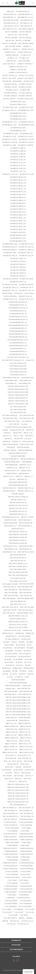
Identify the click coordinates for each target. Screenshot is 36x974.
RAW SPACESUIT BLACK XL (18, 540)
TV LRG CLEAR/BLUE (25, 825)
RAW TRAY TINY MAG (27, 607)
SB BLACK (6, 642)
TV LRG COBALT (26, 828)
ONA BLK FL (7, 433)
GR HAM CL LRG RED (25, 87)
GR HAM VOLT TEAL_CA (9, 290)
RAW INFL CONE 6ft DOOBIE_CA (18, 497)
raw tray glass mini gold (9, 584)
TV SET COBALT (24, 880)
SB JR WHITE (10, 665)
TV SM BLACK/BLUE (25, 886)
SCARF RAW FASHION (18, 680)
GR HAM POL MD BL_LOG (18, 180)
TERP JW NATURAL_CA (10, 813)
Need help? (28, 972)
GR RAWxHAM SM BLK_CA (18, 343)
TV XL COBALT (6, 909)
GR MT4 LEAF (18, 293)
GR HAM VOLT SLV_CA (26, 255)
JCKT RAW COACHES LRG (18, 407)
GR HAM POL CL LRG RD (9, 142)
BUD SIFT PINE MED (11, 38)
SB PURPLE (22, 671)
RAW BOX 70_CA (12, 468)
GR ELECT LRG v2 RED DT (26, 78)
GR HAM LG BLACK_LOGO (25, 99)
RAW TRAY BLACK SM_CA (18, 558)
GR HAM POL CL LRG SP (26, 142)
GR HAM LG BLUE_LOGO (18, 101)
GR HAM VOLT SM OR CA (18, 267)
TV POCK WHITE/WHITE (12, 877)
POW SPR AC (11, 447)
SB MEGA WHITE (29, 668)
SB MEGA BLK (6, 668)
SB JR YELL (19, 665)
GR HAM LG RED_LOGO (10, 107)
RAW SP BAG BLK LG (24, 520)
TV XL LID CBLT (18, 912)
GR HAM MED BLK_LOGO (26, 110)
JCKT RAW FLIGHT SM (26, 418)
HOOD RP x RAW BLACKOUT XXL (18, 404)
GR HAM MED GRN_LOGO (18, 116)
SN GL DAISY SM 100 (24, 758)
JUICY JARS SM (14, 424)
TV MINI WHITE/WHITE (9, 863)
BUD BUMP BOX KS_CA (11, 23)
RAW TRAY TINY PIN (9, 610)
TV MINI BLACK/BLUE (10, 851)
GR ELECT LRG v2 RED (9, 78)
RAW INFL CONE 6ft (18, 494)
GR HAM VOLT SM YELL (26, 285)
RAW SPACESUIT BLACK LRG (18, 532)
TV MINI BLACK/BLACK (26, 848)
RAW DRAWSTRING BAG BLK (18, 482)
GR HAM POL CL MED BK (25, 145)
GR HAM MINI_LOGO (26, 133)
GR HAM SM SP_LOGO (26, 244)
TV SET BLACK (26, 877)
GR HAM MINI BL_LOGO (9, 125)
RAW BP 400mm (24, 473)
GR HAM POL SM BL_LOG (18, 218)
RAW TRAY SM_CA (26, 595)
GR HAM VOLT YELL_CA (26, 290)
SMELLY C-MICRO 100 (11, 738)
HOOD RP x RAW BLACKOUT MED (18, 392)
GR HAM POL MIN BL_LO (18, 200)
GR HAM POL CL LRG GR (26, 139)
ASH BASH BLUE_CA (10, 14)
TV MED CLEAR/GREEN (12, 842)
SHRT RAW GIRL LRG (23, 688)
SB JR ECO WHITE (24, 654)
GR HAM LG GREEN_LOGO (18, 104)
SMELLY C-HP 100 (24, 732)
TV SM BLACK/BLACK (11, 886)
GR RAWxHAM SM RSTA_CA (18, 354)
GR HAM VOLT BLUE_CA (26, 247)
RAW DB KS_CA (22, 479)
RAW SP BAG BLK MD (10, 523)
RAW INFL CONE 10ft (9, 488)
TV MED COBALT (26, 842)
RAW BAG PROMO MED (18, 456)
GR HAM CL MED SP (9, 99)
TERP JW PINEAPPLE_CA (10, 816)
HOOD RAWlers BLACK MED (18, 369)
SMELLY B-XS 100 (24, 729)
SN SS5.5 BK (27, 767)
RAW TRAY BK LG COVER (26, 552)
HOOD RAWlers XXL (25, 383)
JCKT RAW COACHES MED (18, 409)
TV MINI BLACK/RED (25, 851)
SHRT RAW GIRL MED (10, 691)
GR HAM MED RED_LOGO (18, 119)
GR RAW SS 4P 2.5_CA (26, 299)
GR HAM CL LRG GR (11, 87)
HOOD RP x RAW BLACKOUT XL (18, 398)
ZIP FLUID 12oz (14, 921)
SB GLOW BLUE (7, 648)
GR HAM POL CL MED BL (18, 148)
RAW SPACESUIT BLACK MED (18, 534)
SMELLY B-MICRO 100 (11, 726)
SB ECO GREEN (9, 645)
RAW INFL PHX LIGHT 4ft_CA (18, 508)
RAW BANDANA (27, 462)
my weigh (24, 424)
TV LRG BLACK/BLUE (10, 822)
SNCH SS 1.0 (29, 776)
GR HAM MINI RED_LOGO (18, 131)
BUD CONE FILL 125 (26, 23)
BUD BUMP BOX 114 (9, 17)
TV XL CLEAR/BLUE (11, 906)
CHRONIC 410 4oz (10, 52)
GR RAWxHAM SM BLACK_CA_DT (18, 340)
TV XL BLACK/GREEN (10, 903)
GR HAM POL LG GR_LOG (18, 165)
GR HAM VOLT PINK (10, 253)
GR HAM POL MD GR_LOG (18, 183)
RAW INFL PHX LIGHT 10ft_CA (18, 505)
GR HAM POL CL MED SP (18, 157)
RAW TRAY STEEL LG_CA (18, 604)
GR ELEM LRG (6, 81)
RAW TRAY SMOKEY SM (18, 601)
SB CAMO (22, 642)
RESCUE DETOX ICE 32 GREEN (18, 627)
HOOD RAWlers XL (11, 383)
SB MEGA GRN (17, 668)
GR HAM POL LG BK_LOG (18, 160)
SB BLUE (14, 642)
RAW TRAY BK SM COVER (18, 555)
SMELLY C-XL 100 (11, 741)
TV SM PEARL (10, 898)
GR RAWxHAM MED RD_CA (18, 328)
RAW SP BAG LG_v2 (10, 526)
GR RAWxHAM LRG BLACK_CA (18, 302)
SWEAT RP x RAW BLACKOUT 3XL (18, 784)
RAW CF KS (19, 476)
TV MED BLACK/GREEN (25, 837)
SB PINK (15, 671)
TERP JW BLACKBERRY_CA (18, 805)
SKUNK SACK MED (24, 717)
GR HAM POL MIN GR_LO (18, 203)
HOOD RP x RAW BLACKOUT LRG (18, 389)
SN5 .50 (16, 773)
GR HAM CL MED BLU (25, 93)
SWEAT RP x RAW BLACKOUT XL (18, 796)
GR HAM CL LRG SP (12, 90)
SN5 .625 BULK (25, 773)
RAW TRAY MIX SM (25, 593)
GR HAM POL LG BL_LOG (18, 162)
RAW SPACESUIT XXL (9, 552)
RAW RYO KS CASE (11, 520)
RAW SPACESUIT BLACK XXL (18, 543)
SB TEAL (5, 674)
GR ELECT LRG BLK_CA (9, 75)
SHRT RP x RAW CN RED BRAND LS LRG (18, 697)
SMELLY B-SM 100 (25, 726)
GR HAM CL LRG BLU (25, 84)
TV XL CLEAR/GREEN (24, 906)
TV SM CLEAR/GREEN (25, 892)
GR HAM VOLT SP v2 (26, 287)
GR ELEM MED (17, 81)
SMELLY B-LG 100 (11, 723)
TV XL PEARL (23, 915)
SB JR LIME (7, 659)
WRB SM (5, 921)
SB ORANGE (6, 671)
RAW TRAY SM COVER (11, 595)
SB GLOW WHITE (19, 648)
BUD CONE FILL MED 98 (26, 29)
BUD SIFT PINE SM (25, 38)
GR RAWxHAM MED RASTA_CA (18, 325)
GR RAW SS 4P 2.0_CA (10, 299)
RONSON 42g (20, 633)
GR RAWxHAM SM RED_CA (18, 351)
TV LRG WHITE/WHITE (10, 834)
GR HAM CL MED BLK (10, 93)
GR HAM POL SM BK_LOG (18, 215)
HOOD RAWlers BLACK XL (18, 375)
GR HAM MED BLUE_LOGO (18, 113)
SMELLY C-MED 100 (24, 735)
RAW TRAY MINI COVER (25, 587)
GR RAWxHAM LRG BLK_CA (18, 305)
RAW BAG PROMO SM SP (12, 462)
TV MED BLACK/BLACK (26, 834)
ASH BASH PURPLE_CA (25, 14)
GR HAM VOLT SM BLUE (18, 261)
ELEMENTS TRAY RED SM (18, 70)
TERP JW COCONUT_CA (26, 808)
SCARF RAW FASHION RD (12, 686)
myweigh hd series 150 (17, 430)
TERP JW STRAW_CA (10, 819)
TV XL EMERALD (18, 909)
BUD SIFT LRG (12, 35)
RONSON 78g (30, 633)
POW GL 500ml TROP (26, 444)
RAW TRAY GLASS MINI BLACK (18, 575)
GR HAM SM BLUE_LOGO (18, 238)
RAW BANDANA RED (11, 465)
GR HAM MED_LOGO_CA (26, 122)
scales (27, 677)
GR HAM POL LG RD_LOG (18, 168)
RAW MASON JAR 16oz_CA (18, 514)
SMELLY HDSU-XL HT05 (26, 752)
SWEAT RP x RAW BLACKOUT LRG (18, 787)
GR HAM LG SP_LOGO (26, 107)
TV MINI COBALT (25, 857)
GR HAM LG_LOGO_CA (9, 110)
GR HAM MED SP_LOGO (9, 122)
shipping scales (10, 688)
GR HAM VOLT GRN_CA (9, 250)
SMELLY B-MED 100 (24, 723)
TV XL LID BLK (29, 909)
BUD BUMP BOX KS (27, 20)
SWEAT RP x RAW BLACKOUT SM (18, 793)
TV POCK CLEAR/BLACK (10, 869)
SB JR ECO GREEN (11, 654)
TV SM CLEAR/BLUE (10, 892)
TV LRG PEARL (24, 831)
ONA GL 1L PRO (18, 436)
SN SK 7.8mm (9, 767)
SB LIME (27, 665)
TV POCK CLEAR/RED (11, 871)
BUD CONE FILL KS (26, 26)
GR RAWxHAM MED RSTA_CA (18, 334)
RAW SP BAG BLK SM (25, 523)
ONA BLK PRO (17, 433)
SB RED (30, 671)
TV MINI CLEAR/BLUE (26, 854)
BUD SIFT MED (23, 35)
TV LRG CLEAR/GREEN (12, 828)
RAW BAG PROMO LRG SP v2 (18, 453)
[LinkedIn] (13, 960)
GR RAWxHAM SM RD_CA (18, 348)
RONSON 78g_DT (11, 636)
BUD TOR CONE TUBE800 (13, 46)
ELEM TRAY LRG (11, 61)
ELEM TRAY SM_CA (9, 64)
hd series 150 (29, 360)
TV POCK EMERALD (12, 874)
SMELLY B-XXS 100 (11, 732)
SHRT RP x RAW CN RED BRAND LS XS (18, 709)
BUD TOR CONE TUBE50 (25, 43)
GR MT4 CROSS (7, 293)
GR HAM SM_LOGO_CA (9, 247)
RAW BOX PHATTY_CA (12, 471)
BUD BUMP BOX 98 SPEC (11, 20)
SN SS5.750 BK (18, 770)
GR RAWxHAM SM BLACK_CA (18, 337)
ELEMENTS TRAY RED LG (25, 64)
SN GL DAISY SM (10, 758)
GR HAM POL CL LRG (9, 136)
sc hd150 (10, 677)
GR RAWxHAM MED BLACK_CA (18, 319)
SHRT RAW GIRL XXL (25, 694)
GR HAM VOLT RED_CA (10, 255)
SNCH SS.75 (13, 781)
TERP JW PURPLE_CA (27, 816)
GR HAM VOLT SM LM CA (18, 264)
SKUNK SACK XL (24, 720)
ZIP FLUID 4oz (11, 924)
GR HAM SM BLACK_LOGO (18, 235)
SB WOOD (30, 674)
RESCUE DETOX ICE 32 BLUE (18, 625)
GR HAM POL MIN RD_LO (18, 206)
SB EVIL (29, 645)
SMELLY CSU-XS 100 (25, 749)
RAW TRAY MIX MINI (11, 593)
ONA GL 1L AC (28, 433)
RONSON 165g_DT (8, 633)
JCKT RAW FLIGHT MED (9, 418)
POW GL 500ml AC (28, 441)
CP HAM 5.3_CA (12, 58)
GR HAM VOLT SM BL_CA (18, 258)
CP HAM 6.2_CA (24, 58)
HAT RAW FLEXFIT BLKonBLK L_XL (18, 357)
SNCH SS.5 (18, 779)
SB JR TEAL (27, 662)
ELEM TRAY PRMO (24, 61)
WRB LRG (22, 918)
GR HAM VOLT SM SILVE (10, 279)
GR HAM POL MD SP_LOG (18, 192)
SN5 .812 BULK (18, 776)
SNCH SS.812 (23, 781)
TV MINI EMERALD (12, 860)
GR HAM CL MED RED (25, 96)
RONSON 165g (27, 630)
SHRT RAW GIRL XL (11, 694)
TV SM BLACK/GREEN (10, 889)
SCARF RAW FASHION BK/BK (18, 683)
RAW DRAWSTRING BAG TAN (18, 485)
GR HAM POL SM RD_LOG (18, 224)
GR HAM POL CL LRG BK (25, 136)
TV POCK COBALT (25, 871)
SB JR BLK (18, 651)
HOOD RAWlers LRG (27, 378)
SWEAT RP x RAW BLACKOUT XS (18, 799)
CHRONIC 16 (6, 49)
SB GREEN (30, 648)
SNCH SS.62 (27, 779)
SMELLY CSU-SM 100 (25, 747)
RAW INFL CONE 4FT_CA (25, 491)
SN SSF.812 (9, 773)
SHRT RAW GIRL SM (25, 691)
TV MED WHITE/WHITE (10, 848)
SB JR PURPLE (9, 662)
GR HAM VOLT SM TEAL (9, 285)
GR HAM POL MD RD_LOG (18, 186)
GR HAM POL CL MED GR (18, 151)
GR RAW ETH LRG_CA (25, 296)
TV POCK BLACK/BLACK (26, 863)
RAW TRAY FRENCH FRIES (18, 569)
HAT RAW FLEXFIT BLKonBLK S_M (13, 360)
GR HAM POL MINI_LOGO (18, 212)
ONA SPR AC (29, 436)
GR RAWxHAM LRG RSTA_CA (18, 316)
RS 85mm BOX (26, 639)
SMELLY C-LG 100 (11, 735)
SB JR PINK (28, 659)
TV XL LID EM (29, 912)
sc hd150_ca (19, 677)
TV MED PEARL (24, 845)
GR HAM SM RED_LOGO (10, 244)
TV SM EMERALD (24, 895)
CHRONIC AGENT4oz (12, 55)
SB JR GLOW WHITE (24, 656)
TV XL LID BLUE (7, 912)
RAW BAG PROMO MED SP (10, 459)
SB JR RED (19, 662)
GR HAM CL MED (25, 90)
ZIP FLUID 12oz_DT (27, 921)
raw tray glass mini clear (18, 578)
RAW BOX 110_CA (25, 465)
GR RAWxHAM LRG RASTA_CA (18, 308)
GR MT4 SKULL (29, 293)
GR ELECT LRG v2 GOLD (26, 75)
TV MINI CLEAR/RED (12, 857)
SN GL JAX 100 (17, 761)
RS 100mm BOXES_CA (12, 639)
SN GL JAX (7, 761)
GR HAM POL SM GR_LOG (18, 221)
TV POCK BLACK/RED (26, 866)
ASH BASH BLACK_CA (22, 11)
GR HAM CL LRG (29, 81)
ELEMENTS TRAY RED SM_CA (18, 72)
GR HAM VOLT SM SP (26, 279)
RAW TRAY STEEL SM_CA (10, 607)
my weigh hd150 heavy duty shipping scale (18, 427)
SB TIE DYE (13, 674)
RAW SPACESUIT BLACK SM (18, 537)
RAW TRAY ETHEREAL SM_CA (18, 566)
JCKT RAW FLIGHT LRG (26, 415)
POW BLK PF (6, 441)
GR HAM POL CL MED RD (18, 154)
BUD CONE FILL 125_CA (11, 26)
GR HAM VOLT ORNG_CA (26, 250)
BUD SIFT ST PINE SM (9, 43)
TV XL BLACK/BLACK (11, 901)
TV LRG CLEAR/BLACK (11, 825)
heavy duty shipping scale (18, 363)
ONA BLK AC (30, 430)
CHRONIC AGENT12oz (25, 52)
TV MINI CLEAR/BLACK (10, 854)
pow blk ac (28, 439)
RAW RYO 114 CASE (27, 517)
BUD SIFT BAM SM (25, 32)
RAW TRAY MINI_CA (11, 590)
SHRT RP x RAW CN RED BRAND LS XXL (18, 712)
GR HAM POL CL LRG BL (9, 139)
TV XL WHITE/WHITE (10, 918)
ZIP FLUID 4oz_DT (23, 924)
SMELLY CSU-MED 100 (10, 747)
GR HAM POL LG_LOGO (27, 174)
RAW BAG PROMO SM (27, 459)
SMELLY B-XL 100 (11, 729)
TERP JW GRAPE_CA (10, 810)
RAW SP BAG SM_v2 (18, 529)
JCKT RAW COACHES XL (9, 415)
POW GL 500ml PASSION (10, 444)
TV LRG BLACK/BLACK (26, 819)
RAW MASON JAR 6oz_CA (11, 517)
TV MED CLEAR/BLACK (10, 840)
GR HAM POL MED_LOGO (18, 194)
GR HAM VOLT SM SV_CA (18, 282)
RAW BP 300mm (12, 473)
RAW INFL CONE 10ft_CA (25, 488)
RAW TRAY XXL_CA (9, 613)
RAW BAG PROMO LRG (25, 450)
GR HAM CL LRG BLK (10, 84)
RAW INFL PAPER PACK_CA (18, 502)
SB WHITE (22, 674)
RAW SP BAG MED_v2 (25, 526)
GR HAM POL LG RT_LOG (18, 171)
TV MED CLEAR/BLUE (26, 840)
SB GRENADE (9, 651)
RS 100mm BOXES (24, 636)
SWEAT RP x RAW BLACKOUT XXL (18, 802)
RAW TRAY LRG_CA (10, 587)
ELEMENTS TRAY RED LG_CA (18, 67)
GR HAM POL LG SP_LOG (10, 174)
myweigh (5, 430)
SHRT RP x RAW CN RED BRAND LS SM (18, 703)
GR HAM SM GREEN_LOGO (18, 241)
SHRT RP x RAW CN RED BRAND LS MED (18, 700)
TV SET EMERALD (12, 883)
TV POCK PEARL (25, 874)
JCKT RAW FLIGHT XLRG (12, 421)
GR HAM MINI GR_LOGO (18, 128)
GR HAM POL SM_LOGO (18, 232)
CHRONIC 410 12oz (27, 49)
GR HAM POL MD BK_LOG (18, 177)
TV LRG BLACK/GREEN (25, 822)
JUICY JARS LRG (27, 421)
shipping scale (26, 686)
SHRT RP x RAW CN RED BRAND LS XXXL (18, 715)
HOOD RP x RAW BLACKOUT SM (18, 395)
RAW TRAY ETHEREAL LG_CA (18, 563)
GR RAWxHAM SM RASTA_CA (18, 346)
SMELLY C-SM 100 (25, 738)
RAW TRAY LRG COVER (26, 584)
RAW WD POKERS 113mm (25, 613)
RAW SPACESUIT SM (10, 549)
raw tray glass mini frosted (18, 581)
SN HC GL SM (28, 761)
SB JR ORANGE (18, 659)
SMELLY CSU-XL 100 (11, 749)
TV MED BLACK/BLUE (10, 837)
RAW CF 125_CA (9, 476)
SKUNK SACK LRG (11, 717)
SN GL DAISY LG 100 (24, 755)
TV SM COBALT (12, 895)
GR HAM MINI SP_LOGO (10, 133)
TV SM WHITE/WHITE (23, 898)
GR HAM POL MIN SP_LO (18, 209)
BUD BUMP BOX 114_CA (25, 17)
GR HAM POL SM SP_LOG (18, 229)
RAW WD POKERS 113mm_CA (18, 616)
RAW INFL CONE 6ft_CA (18, 500)
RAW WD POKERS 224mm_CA (18, 622)
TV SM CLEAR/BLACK (25, 889)
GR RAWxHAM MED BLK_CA (18, 322)
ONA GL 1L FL (7, 436)
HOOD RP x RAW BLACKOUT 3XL (18, 386)
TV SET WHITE (24, 883)
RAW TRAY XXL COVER (25, 610)
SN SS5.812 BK (29, 770)
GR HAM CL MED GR (10, 96)
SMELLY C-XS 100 (24, 741)
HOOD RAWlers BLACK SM (18, 372)
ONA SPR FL (8, 439)
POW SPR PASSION (23, 447)
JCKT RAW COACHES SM (18, 412)
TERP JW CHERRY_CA (9, 808)
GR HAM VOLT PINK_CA (25, 253)
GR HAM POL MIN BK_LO (18, 197)
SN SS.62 (18, 767)
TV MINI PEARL (24, 860)
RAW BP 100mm (26, 471)
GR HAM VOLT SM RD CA (18, 276)
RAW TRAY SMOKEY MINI (25, 598)
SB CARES (29, 642)
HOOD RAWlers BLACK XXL (11, 378)
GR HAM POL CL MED (9, 145)
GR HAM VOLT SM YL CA (10, 287)
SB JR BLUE (27, 651)
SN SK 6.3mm (24, 764)
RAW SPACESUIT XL (25, 549)
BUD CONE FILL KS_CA (10, 29)
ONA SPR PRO (18, 439)
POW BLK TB (16, 441)
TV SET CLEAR (12, 880)
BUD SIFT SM (10, 40)
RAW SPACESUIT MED (26, 546)
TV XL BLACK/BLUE (25, 901)
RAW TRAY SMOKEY (9, 598)
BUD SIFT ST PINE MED (23, 40)
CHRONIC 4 (15, 49)
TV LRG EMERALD (12, 831)
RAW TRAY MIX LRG (25, 590)
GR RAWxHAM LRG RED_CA (18, 314)
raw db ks (12, 479)
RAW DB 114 (28, 476)
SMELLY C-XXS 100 (11, 744)
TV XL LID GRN (13, 915)
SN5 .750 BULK (7, 776)
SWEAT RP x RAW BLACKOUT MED (18, 790)
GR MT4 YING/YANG (10, 296)
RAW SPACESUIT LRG (10, 546)
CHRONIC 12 (27, 46)
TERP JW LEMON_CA (25, 810)
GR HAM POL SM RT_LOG (18, 226)
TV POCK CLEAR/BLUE (26, 869)
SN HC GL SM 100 (12, 764)
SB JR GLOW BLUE (11, 656)
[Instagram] (17, 960)
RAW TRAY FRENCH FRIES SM (18, 572)
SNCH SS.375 (9, 779)
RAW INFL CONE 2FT (9, 491)
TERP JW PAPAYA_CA (26, 813)
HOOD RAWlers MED (11, 380)
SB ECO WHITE (20, 645)
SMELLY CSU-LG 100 (25, 744)
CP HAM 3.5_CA (25, 55)
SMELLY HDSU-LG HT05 (9, 752)
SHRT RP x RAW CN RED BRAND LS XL (18, 706)
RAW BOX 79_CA (24, 468)
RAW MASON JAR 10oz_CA (18, 511)
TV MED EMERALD (12, 845)
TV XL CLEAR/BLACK (25, 903)
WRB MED (29, 918)
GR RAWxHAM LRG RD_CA (18, 311)
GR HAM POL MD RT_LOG (18, 189)
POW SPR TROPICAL (10, 450)
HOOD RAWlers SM (25, 380)
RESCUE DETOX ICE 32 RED (12, 630)
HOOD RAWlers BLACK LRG (18, 366)
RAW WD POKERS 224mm (18, 619)
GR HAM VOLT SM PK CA (18, 273)
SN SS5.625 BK (6, 770)
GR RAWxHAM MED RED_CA (18, 331)
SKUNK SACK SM (12, 720)
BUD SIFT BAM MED (11, 32)
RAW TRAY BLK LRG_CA (18, 561)
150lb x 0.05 (10, 11)
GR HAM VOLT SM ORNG (18, 270)
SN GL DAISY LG (11, 755)
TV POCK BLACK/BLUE (10, 866)
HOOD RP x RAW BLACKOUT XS (18, 401)
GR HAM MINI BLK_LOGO (26, 125)
